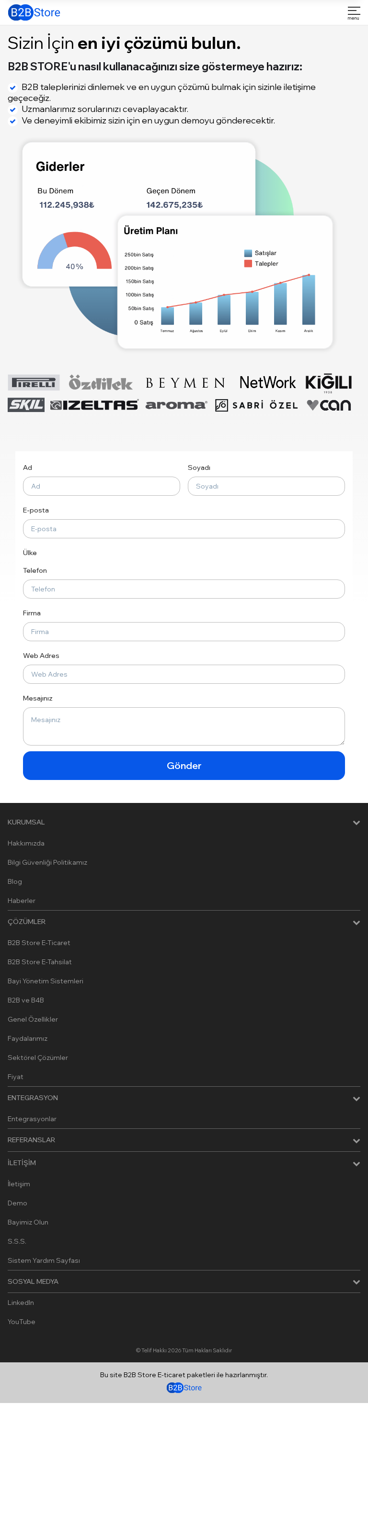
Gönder (184, 765)
